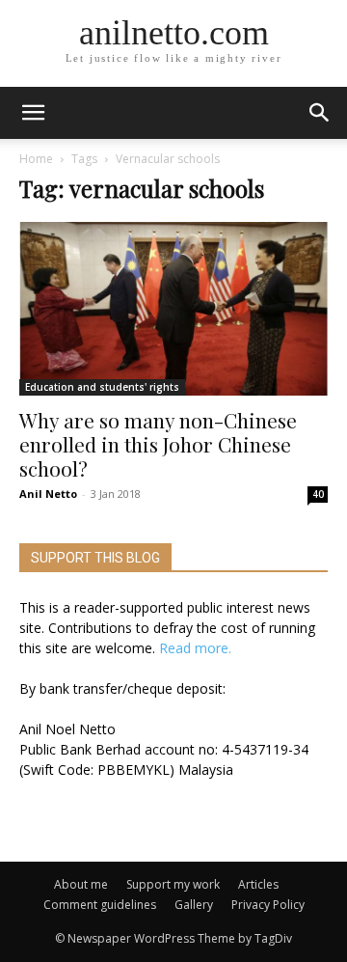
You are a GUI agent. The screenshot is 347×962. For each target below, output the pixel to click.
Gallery (193, 904)
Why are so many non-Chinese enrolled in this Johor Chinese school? (158, 443)
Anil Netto (48, 493)
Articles (258, 884)
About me (81, 884)
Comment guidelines (99, 904)
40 (318, 494)
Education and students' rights (102, 387)
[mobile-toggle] (33, 113)
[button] (320, 113)
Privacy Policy (268, 904)
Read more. (195, 648)
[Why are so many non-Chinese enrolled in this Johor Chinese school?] (173, 309)
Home (36, 159)
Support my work (173, 884)
